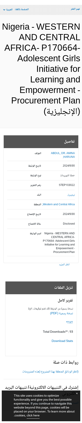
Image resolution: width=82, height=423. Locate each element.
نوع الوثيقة (35, 176)
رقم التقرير (35, 185)
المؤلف (38, 153)
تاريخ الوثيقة (34, 166)
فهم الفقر (75, 9)
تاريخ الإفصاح (34, 214)
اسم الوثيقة (35, 234)
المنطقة (37, 205)
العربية (9, 9)
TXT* (69, 322)
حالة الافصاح (34, 224)
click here (33, 415)
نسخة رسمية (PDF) (61, 313)
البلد (39, 195)
